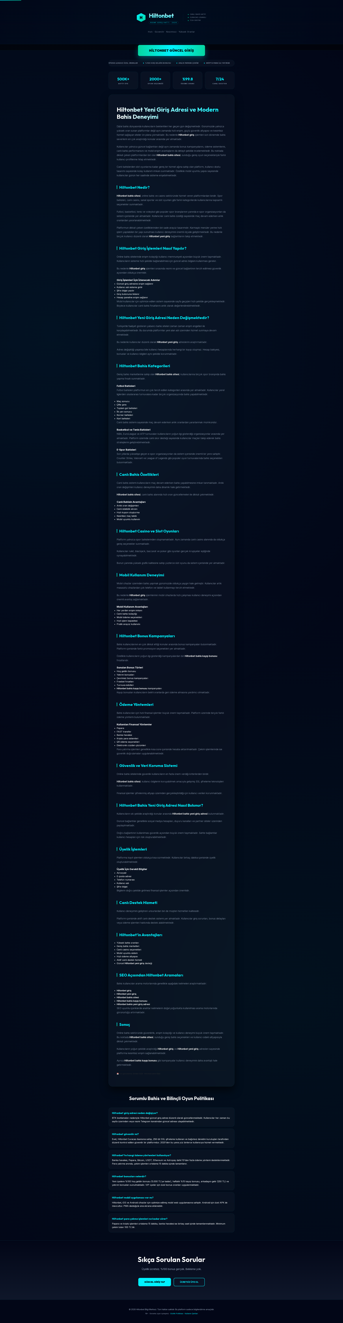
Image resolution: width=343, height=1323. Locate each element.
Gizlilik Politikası (176, 1314)
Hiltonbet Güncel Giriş (171, 50)
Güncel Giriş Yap (154, 1282)
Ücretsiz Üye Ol (189, 1282)
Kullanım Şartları (191, 1314)
